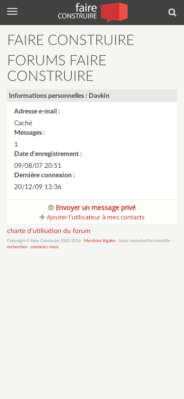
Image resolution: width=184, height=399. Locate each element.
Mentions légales (100, 241)
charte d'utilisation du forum (49, 231)
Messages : (29, 133)
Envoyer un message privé (95, 207)
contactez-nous (45, 247)
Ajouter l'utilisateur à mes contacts (95, 217)
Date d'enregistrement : (48, 154)
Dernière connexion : (44, 175)
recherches (17, 247)
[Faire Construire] (92, 12)
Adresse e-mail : (37, 111)
